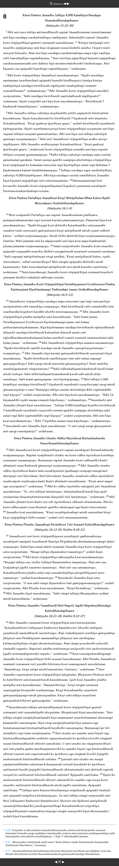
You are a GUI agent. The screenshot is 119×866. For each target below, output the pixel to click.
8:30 (8, 842)
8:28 (8, 830)
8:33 (8, 850)
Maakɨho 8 (58, 3)
